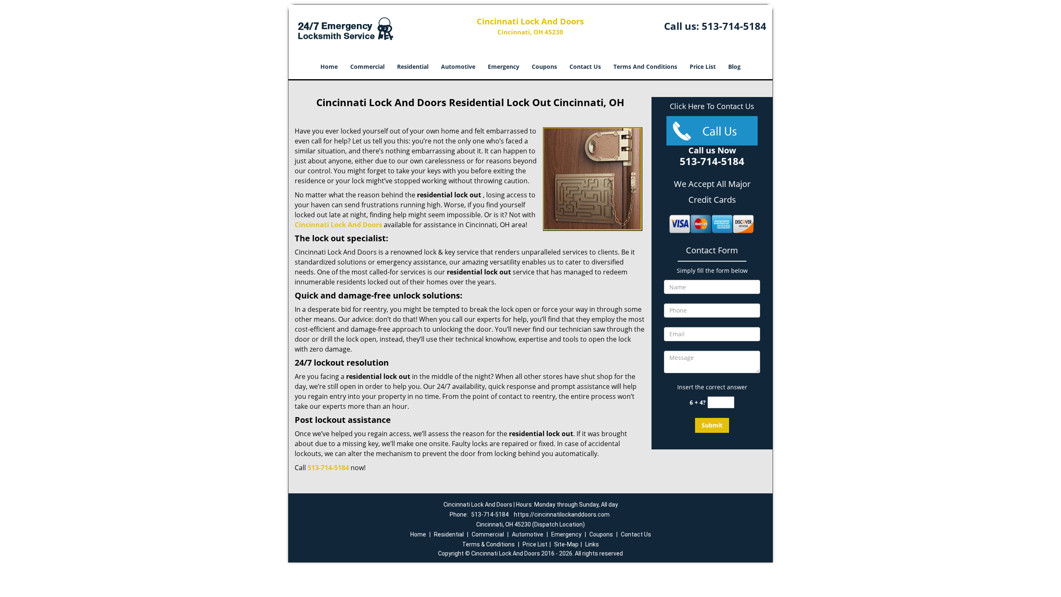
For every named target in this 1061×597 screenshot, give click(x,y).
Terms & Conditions (488, 544)
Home (329, 66)
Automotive (458, 66)
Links (592, 544)
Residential (413, 66)
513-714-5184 (734, 26)
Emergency (503, 66)
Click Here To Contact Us (712, 106)
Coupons (544, 66)
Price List (703, 66)
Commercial (367, 66)
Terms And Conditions (645, 66)
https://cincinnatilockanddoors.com (562, 514)
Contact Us (585, 66)
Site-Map (566, 544)
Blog (734, 66)
